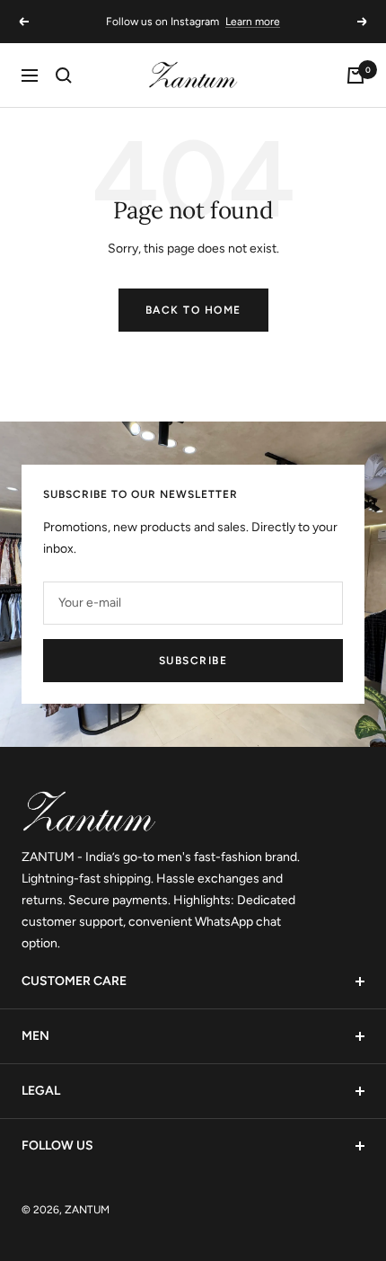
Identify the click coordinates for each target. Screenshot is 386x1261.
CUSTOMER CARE (74, 981)
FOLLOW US (57, 1145)
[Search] (64, 75)
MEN (35, 1035)
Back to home (193, 310)
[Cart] (355, 75)
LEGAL (41, 1090)
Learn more (252, 21)
